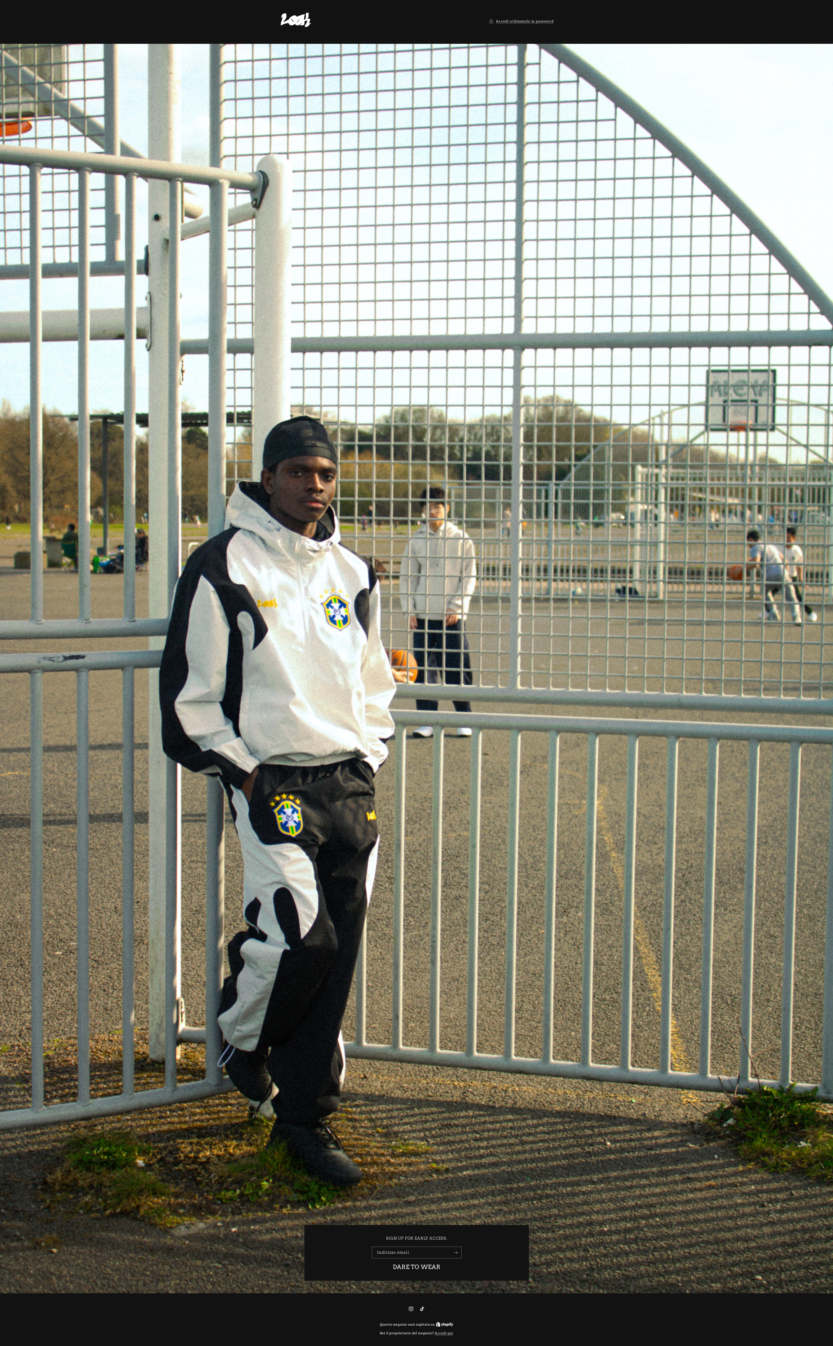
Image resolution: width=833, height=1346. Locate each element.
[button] (521, 21)
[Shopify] (444, 1324)
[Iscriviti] (455, 1252)
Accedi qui (444, 1333)
